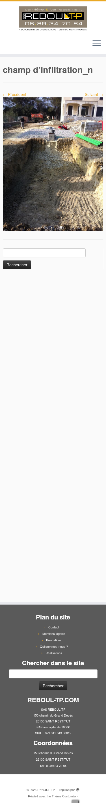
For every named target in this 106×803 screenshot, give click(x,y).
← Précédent (14, 94)
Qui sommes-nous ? (54, 646)
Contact (53, 627)
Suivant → (94, 94)
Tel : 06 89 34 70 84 (53, 765)
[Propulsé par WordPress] (78, 788)
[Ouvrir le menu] (96, 44)
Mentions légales (53, 633)
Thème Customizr (64, 796)
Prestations (54, 640)
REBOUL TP (46, 789)
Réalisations (54, 653)
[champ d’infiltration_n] (53, 163)
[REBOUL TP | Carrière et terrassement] (53, 18)
